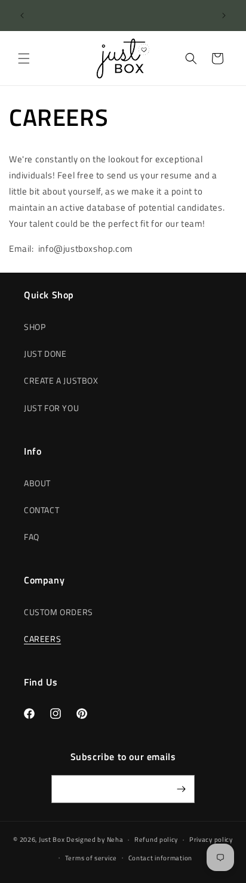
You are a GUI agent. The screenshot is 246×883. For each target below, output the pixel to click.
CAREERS (42, 638)
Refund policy (156, 839)
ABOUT (37, 483)
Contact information (160, 858)
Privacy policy (211, 839)
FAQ (31, 536)
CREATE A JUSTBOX (61, 380)
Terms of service (91, 858)
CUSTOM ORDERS (58, 612)
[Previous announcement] (22, 15)
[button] (24, 58)
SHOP (34, 326)
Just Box (52, 839)
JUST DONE (45, 353)
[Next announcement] (224, 15)
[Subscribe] (181, 789)
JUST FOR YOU (51, 408)
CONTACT (41, 510)
